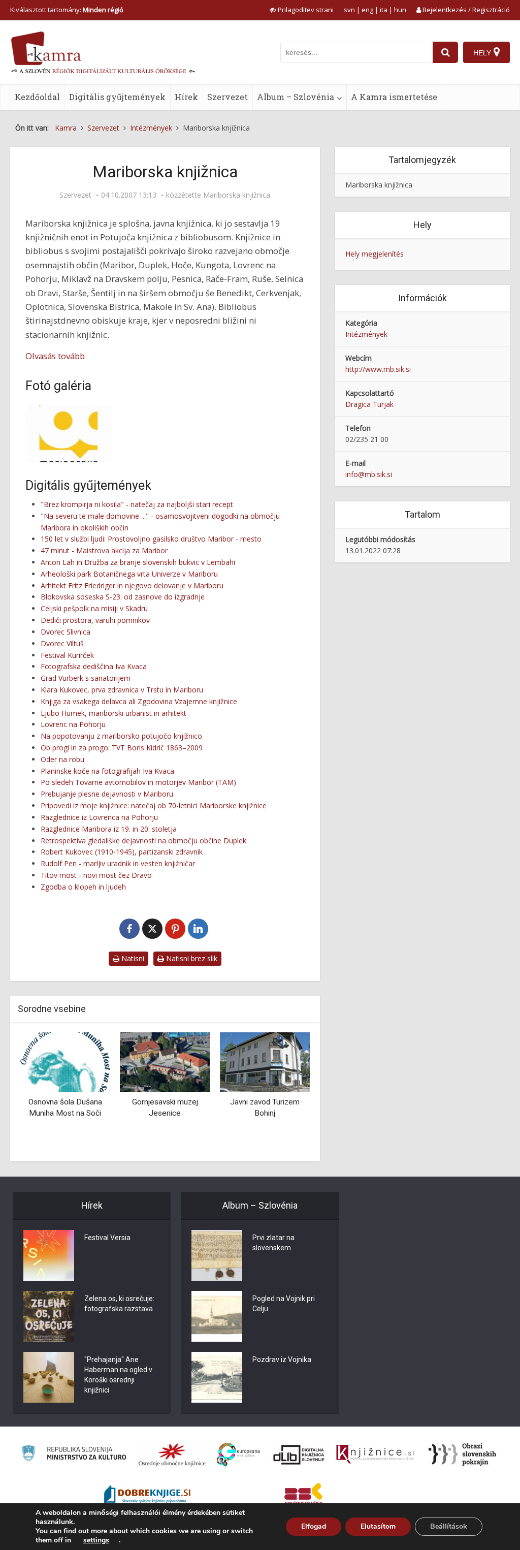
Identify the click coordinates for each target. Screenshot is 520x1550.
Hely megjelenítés (374, 254)
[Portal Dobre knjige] (147, 1495)
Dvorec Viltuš (62, 643)
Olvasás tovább (55, 356)
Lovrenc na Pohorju (73, 724)
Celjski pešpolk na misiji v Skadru (94, 608)
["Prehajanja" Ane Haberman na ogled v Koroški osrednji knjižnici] (48, 1377)
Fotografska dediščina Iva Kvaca (94, 666)
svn (349, 9)
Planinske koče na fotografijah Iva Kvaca (107, 771)
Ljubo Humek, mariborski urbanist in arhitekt (113, 713)
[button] (284, 1092)
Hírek (186, 96)
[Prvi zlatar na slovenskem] (216, 1255)
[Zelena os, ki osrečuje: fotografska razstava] (48, 1316)
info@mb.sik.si (368, 474)
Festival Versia (107, 1237)
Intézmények (366, 334)
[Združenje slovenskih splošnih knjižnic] (375, 1454)
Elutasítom (378, 1526)
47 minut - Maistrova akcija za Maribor (104, 550)
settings (96, 1540)
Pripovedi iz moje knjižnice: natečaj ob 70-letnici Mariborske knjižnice (154, 805)
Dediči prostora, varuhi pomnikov (95, 620)
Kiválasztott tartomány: (66, 9)
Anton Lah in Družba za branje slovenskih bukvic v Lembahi (138, 562)
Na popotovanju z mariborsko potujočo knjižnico (121, 736)
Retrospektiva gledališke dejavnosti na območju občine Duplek (143, 840)
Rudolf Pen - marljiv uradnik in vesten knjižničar (118, 863)
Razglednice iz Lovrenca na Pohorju (99, 817)
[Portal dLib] (299, 1454)
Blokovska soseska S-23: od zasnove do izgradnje (123, 597)
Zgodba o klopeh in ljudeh (83, 887)
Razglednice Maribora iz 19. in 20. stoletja (109, 829)
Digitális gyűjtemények (117, 96)
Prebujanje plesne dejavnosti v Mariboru (107, 794)
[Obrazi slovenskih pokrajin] (462, 1454)
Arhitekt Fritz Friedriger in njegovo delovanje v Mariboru (132, 585)
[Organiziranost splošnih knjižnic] (172, 1454)
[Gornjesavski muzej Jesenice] (165, 1061)
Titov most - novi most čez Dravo (96, 875)
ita (383, 9)
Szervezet (227, 96)
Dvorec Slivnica (65, 632)
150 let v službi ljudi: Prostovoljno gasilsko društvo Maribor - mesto (151, 539)
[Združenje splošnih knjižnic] (303, 1495)
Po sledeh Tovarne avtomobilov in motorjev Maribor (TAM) (138, 782)
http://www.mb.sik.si (378, 369)
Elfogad (313, 1526)
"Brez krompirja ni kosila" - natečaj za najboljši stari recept (137, 504)
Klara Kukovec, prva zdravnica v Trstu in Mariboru (122, 689)
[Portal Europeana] (238, 1455)
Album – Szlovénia (295, 96)
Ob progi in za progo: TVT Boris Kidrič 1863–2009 (122, 747)
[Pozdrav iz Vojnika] (216, 1377)
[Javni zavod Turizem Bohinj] (265, 1061)
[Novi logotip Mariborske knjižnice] (68, 433)
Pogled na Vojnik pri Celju (283, 1303)
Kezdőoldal (37, 96)
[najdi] (445, 52)
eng (367, 9)
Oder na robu (62, 759)
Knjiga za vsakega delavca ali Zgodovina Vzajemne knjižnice (139, 701)
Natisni (131, 958)
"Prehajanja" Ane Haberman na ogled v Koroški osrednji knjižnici (118, 1374)
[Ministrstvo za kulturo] (74, 1455)
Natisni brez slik (190, 958)
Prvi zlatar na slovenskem (273, 1242)
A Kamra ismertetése (394, 96)
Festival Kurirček (67, 655)
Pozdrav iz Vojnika (281, 1359)
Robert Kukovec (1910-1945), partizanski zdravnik (122, 852)
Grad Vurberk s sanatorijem (86, 678)
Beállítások (448, 1526)
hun (400, 9)
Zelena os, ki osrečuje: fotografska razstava (119, 1303)
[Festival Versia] (48, 1255)
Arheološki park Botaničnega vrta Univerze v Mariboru (129, 574)
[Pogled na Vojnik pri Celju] (216, 1316)
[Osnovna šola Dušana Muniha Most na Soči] (65, 1061)
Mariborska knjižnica (236, 195)
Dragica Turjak (369, 404)
